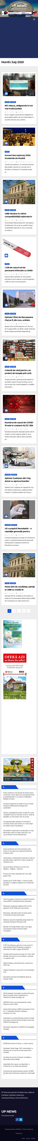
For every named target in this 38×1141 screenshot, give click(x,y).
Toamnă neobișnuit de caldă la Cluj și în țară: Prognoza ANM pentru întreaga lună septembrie (18, 806)
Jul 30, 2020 (10, 377)
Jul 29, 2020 (10, 593)
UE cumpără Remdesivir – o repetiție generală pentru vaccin (18, 531)
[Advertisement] (19, 37)
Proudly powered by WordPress (13, 1129)
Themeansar (19, 1133)
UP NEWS (19, 5)
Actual (7, 102)
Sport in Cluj (11, 939)
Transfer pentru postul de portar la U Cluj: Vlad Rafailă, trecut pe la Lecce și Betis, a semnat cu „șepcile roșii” (18, 956)
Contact (33, 1138)
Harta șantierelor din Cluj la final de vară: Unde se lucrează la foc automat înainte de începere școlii (17, 851)
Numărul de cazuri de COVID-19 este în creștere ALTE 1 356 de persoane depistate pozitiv (19, 425)
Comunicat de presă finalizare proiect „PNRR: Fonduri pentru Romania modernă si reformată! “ (19, 1073)
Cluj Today (10, 787)
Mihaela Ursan (22, 274)
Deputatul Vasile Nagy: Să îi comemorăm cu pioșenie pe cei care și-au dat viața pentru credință (18, 1050)
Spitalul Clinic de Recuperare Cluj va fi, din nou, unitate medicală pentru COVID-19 (19, 320)
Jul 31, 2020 (10, 112)
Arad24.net (10, 1038)
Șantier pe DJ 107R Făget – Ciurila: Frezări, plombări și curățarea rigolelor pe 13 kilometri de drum (18, 883)
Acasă (28, 1138)
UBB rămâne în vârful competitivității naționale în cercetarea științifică (18, 216)
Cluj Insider (10, 843)
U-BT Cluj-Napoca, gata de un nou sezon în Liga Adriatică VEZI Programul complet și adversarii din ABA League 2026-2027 (18, 947)
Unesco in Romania (13, 988)
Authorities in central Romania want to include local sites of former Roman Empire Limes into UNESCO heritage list (18, 1020)
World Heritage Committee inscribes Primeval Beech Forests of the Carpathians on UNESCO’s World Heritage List (18, 995)
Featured (13, 102)
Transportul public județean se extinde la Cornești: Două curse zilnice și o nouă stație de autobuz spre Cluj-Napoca (18, 823)
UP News (20, 112)
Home (23, 1138)
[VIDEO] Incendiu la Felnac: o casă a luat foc (18, 1043)
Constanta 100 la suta (25, 162)
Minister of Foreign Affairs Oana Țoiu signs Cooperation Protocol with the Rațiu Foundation (17, 929)
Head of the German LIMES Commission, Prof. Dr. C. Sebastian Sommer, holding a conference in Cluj (18, 1011)
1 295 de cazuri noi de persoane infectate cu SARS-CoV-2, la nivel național (19, 270)
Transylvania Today (14, 893)
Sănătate (14, 474)
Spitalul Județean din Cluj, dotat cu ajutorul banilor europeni (18, 481)
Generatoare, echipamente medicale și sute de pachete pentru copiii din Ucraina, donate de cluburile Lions (19, 860)
